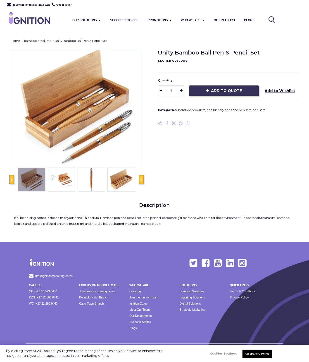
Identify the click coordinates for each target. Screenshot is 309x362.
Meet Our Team (139, 309)
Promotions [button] (158, 20)
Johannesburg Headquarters (97, 291)
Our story (135, 291)
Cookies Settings (223, 353)
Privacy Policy (239, 297)
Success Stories (140, 322)
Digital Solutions (190, 303)
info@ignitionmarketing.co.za (31, 4)
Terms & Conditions (243, 291)
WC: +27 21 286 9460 (43, 303)
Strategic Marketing (192, 309)
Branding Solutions (192, 291)
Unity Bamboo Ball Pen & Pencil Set (81, 41)
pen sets (259, 110)
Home (15, 41)
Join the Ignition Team (143, 297)
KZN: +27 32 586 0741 (44, 297)
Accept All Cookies (257, 353)
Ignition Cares (138, 303)
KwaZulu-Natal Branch (93, 297)
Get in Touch (224, 20)
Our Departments (140, 315)
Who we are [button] (191, 20)
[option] (76, 107)
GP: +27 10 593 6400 (43, 291)
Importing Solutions (192, 297)
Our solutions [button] (84, 20)
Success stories (124, 20)
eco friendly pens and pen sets (229, 110)
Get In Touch (64, 4)
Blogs (249, 20)
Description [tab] (154, 205)
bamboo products (37, 41)
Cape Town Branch (91, 303)
